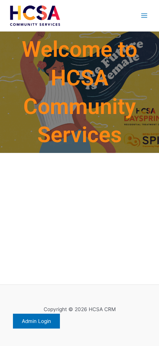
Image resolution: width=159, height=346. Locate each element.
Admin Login (36, 321)
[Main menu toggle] (144, 15)
